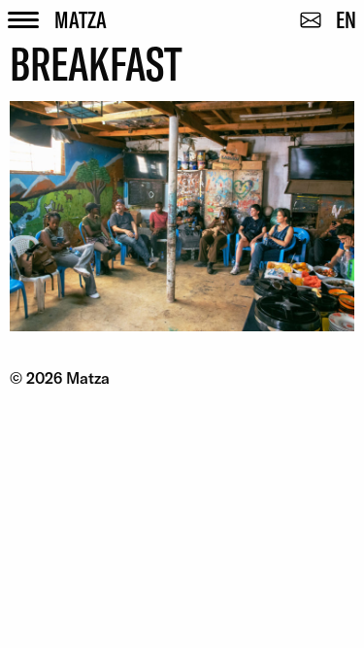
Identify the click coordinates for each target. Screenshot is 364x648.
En (346, 19)
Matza (80, 19)
